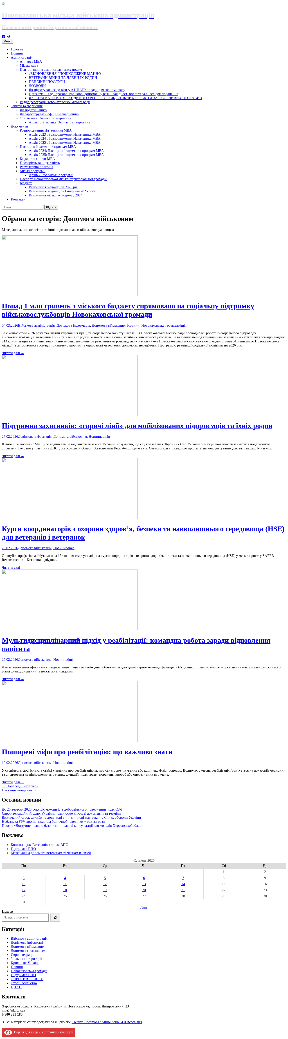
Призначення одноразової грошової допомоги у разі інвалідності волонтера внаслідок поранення (103, 94)
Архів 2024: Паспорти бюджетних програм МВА (66, 151)
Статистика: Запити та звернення (45, 118)
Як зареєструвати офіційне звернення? (49, 114)
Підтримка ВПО (23, 849)
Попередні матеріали (20, 786)
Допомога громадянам (28, 950)
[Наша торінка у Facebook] (3, 37)
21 (183, 890)
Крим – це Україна (25, 963)
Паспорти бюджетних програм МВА (48, 146)
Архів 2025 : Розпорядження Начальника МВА (65, 142)
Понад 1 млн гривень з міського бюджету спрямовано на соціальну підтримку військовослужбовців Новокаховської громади (128, 310)
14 (183, 884)
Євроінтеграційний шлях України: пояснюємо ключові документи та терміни (61, 813)
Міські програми (32, 171)
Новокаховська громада (159, 325)
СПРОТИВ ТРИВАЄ (27, 979)
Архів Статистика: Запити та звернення (59, 122)
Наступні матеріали (19, 790)
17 (23, 890)
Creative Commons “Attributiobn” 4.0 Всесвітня (107, 1022)
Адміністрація (21, 57)
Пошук (7, 911)
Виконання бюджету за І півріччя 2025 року (62, 191)
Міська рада (29, 65)
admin (182, 325)
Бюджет (26, 183)
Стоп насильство (24, 983)
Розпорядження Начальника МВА (46, 130)
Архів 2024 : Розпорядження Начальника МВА (65, 138)
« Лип (142, 907)
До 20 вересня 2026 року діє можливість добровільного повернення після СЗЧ (62, 809)
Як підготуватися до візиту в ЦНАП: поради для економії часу (77, 90)
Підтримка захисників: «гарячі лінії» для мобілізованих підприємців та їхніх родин (137, 426)
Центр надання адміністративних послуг (51, 69)
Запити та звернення (27, 106)
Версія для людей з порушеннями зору (42, 1032)
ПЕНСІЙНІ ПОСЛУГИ (47, 82)
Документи (19, 126)
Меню (7, 41)
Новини (17, 53)
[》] (55, 918)
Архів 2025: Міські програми (51, 175)
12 (105, 884)
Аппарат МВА (31, 61)
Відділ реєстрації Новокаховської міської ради (55, 102)
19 (105, 890)
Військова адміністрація (36, 325)
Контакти (18, 199)
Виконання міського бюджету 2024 (55, 195)
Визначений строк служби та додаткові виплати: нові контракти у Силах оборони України (71, 817)
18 (65, 890)
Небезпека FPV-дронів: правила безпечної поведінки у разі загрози (53, 821)
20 (144, 890)
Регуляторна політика (36, 167)
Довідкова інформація (73, 325)
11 (65, 884)
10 (23, 884)
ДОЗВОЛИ (37, 86)
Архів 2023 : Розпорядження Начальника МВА (65, 134)
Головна (17, 49)
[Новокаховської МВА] (8, 37)
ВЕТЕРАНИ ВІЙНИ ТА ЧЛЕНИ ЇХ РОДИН (63, 78)
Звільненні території (26, 959)
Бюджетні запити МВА (37, 159)
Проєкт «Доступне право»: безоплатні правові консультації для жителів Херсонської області (73, 825)
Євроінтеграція (22, 955)
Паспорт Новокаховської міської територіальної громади (63, 179)
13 (144, 884)
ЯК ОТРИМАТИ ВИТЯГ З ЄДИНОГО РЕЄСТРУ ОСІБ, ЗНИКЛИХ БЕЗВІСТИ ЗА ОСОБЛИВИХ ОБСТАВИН (115, 98)
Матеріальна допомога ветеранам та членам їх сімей (51, 853)
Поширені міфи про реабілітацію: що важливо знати (87, 752)
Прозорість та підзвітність (40, 163)
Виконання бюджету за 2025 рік (53, 187)
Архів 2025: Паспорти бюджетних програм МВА (66, 155)
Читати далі (13, 353)
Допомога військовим (108, 325)
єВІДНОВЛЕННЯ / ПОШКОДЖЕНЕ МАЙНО (65, 73)
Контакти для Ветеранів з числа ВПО (39, 845)
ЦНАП (16, 987)
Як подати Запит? (33, 110)
